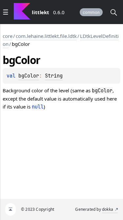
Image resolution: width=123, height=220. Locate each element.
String (54, 76)
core (7, 36)
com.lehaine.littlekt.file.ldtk (46, 36)
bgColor (28, 76)
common (91, 12)
